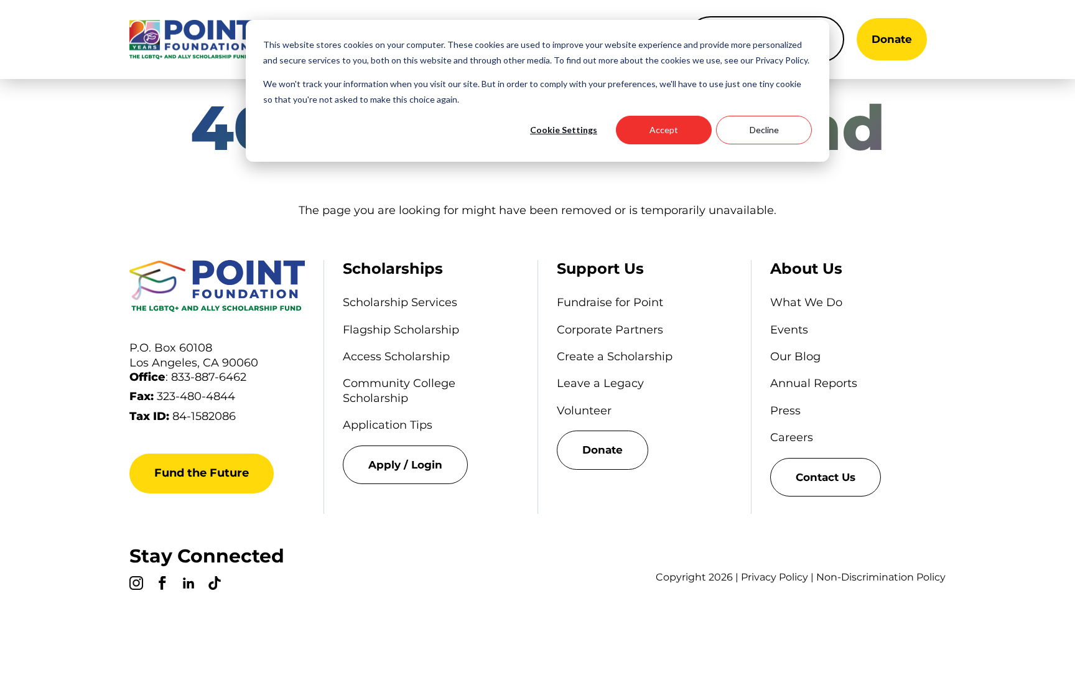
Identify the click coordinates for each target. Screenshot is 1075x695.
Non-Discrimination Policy (881, 577)
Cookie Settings (563, 129)
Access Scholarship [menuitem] (396, 356)
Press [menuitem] (785, 410)
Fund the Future (201, 473)
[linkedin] (188, 585)
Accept (663, 129)
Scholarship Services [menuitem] (400, 302)
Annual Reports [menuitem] (813, 383)
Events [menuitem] (789, 330)
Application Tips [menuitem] (387, 425)
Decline (764, 129)
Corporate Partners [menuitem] (610, 330)
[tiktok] (214, 585)
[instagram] (136, 585)
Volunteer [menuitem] (584, 410)
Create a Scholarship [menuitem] (614, 356)
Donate (892, 39)
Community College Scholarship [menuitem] (399, 390)
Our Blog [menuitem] (795, 356)
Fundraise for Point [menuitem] (610, 302)
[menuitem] (430, 464)
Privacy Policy (774, 577)
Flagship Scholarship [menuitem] (401, 330)
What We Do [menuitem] (806, 302)
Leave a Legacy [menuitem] (600, 383)
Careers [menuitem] (791, 437)
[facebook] (162, 585)
